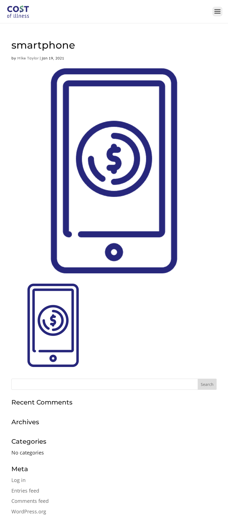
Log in (18, 480)
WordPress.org (28, 511)
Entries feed (25, 490)
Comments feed (30, 501)
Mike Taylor (28, 58)
